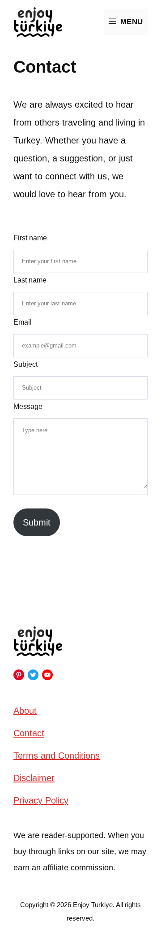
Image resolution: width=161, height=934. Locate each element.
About (25, 711)
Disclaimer (34, 778)
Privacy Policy (40, 800)
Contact (28, 733)
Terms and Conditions (56, 755)
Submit (37, 522)
